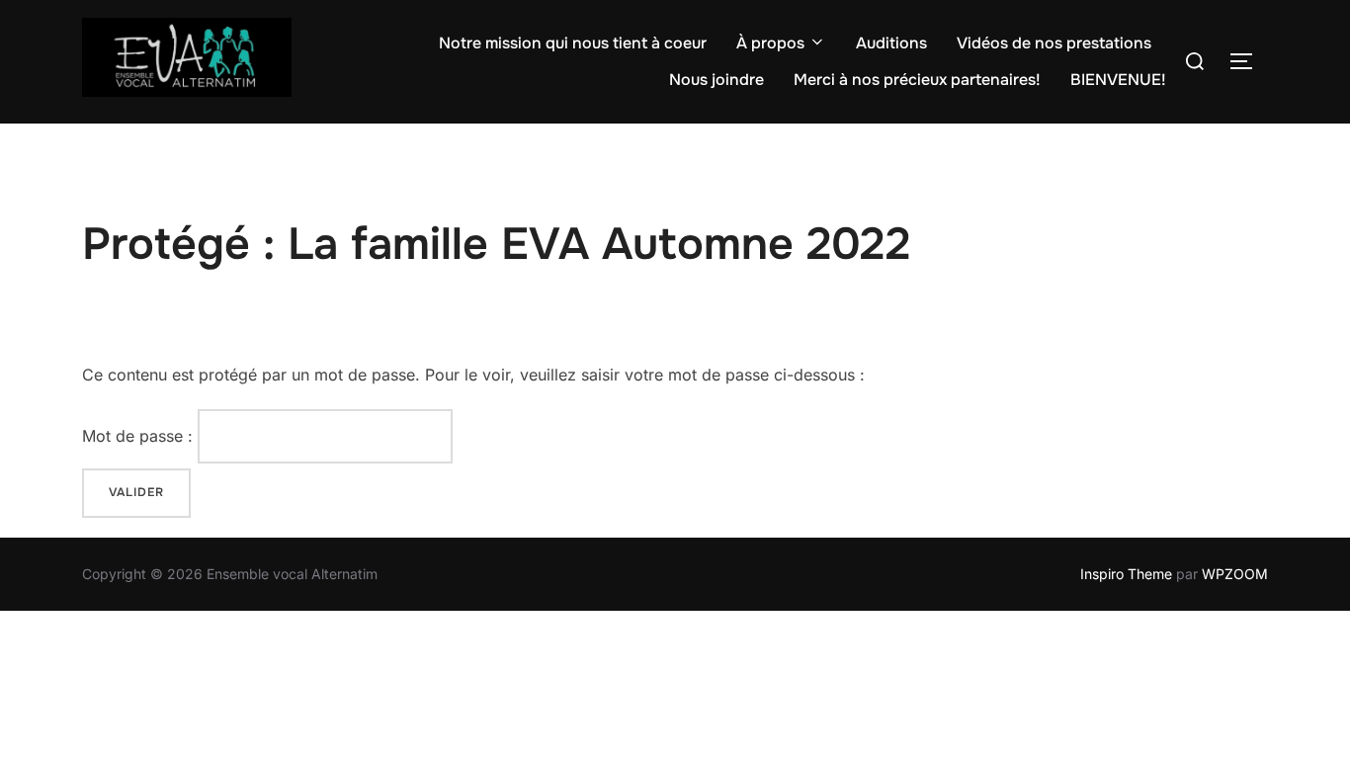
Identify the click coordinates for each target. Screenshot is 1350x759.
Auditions (891, 43)
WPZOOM (1235, 573)
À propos (770, 43)
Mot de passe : (140, 436)
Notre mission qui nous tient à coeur (573, 43)
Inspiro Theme (1126, 573)
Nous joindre (716, 79)
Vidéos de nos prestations (1054, 43)
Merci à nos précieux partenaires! (917, 79)
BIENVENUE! (1118, 79)
